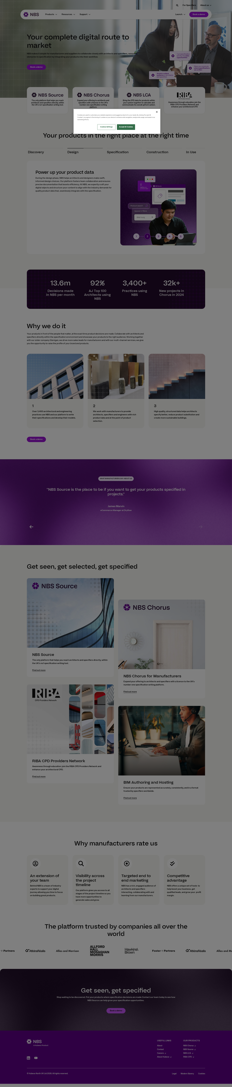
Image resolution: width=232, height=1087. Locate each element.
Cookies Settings (106, 127)
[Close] (157, 112)
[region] (117, 121)
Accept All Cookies (126, 127)
